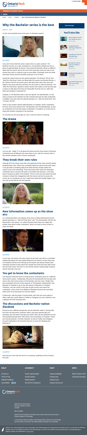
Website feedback (7, 380)
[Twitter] (7, 398)
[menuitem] (6, 17)
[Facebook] (3, 398)
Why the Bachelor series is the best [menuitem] (34, 17)
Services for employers (33, 383)
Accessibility (5, 383)
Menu (5, 14)
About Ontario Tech (79, 374)
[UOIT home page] (13, 4)
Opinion (16, 17)
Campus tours (54, 380)
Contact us (4, 374)
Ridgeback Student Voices (13, 11)
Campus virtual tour (56, 383)
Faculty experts (30, 377)
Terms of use (5, 377)
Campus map (54, 377)
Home (4, 17)
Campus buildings (55, 374)
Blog (10, 17)
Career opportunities (32, 374)
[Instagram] (11, 398)
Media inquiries (30, 380)
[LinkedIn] (15, 398)
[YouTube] (19, 398)
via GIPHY (6, 60)
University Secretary (79, 377)
